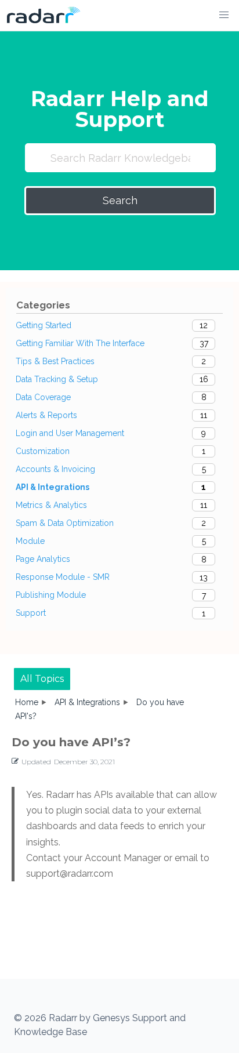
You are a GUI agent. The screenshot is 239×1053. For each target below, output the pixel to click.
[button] (224, 15)
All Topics (42, 678)
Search (120, 200)
